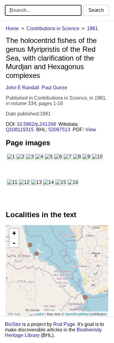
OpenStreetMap (76, 313)
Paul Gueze (54, 87)
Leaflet (39, 313)
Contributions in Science (52, 28)
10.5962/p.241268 (36, 124)
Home (12, 28)
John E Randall (22, 87)
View (90, 129)
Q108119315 (20, 129)
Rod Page (64, 324)
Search (96, 10)
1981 (92, 28)
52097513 (59, 129)
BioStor (13, 324)
